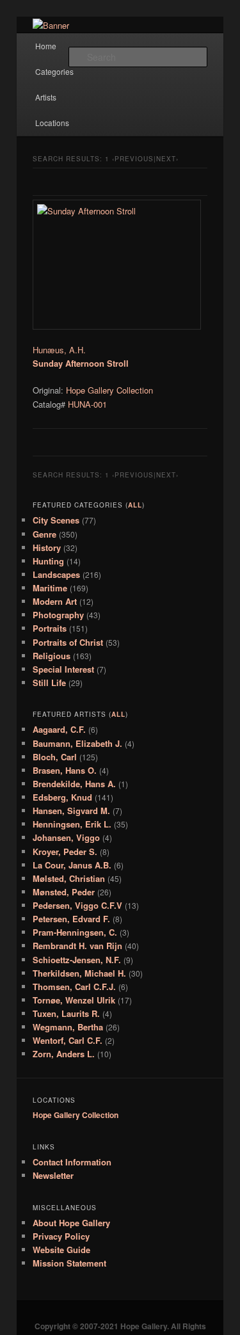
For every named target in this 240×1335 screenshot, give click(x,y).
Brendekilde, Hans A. (74, 784)
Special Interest (63, 669)
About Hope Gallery (71, 1223)
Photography (58, 615)
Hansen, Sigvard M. (71, 810)
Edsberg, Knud (62, 797)
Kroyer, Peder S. (65, 851)
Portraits (50, 628)
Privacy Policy (61, 1236)
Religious (51, 656)
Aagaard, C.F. (59, 729)
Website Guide (61, 1249)
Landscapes (56, 574)
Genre (44, 534)
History (47, 547)
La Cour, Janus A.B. (72, 865)
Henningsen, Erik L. (72, 824)
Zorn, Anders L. (64, 1054)
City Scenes (56, 520)
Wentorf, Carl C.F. (67, 1040)
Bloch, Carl (55, 757)
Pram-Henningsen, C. (75, 932)
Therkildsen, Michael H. (79, 973)
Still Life (49, 682)
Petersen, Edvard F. (71, 919)
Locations (52, 122)
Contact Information (72, 1162)
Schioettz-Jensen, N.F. (77, 960)
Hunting (48, 561)
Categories (54, 71)
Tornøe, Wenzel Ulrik (74, 1000)
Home (45, 45)
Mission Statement (69, 1263)
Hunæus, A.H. (59, 350)
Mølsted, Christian (69, 878)
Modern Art (55, 601)
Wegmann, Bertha (68, 1027)
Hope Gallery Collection (109, 390)
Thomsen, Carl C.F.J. (74, 986)
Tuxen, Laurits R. (66, 1013)
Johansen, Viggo (66, 837)
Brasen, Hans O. (65, 770)
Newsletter (53, 1175)
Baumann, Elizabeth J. (77, 743)
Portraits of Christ (68, 642)
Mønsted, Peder (64, 892)
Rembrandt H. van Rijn (77, 945)
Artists (45, 97)
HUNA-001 (87, 404)
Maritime (50, 588)
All (135, 504)
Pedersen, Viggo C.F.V (77, 905)
